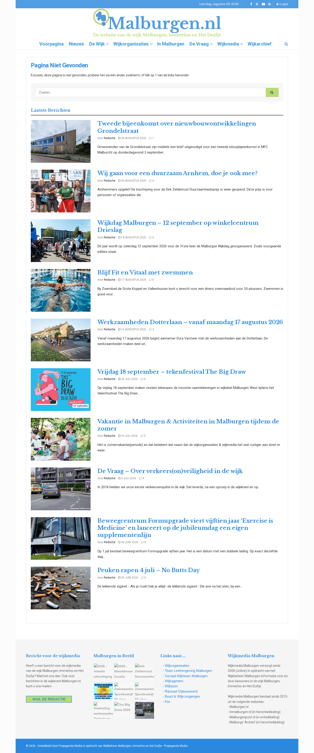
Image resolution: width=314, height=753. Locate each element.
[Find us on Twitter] (257, 4)
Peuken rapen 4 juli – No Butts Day (148, 570)
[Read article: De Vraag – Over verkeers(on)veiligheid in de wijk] (61, 489)
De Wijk (97, 44)
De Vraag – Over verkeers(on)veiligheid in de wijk (170, 471)
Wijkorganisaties (131, 44)
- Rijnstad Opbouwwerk (180, 691)
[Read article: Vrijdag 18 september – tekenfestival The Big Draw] (61, 389)
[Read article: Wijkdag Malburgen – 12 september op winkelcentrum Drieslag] (61, 240)
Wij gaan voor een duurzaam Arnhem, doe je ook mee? (177, 173)
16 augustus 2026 (133, 329)
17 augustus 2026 (133, 279)
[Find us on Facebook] (251, 4)
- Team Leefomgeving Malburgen (187, 671)
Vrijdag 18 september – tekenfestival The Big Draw (171, 371)
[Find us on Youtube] (263, 4)
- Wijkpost (170, 686)
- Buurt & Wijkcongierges (181, 696)
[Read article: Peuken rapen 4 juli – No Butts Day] (61, 588)
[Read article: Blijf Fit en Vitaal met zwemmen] (61, 290)
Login (283, 4)
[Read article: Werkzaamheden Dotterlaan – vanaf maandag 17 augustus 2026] (61, 340)
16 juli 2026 (129, 435)
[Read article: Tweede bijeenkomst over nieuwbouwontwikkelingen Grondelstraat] (61, 141)
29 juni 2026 (129, 577)
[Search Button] (286, 44)
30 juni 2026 (129, 542)
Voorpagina (51, 44)
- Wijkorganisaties (176, 665)
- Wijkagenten (173, 681)
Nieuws (76, 44)
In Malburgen (170, 44)
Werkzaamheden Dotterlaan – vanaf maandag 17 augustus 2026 (190, 322)
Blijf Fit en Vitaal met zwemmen (145, 272)
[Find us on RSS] (269, 4)
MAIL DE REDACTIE (49, 699)
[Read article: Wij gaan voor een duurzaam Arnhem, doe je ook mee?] (61, 191)
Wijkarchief (259, 44)
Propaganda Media (176, 745)
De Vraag (199, 44)
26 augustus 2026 (133, 180)
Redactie (109, 138)
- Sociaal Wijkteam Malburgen (185, 676)
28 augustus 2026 (133, 138)
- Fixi (166, 702)
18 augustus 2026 (133, 237)
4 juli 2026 (128, 478)
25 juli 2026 (129, 379)
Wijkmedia (228, 44)
